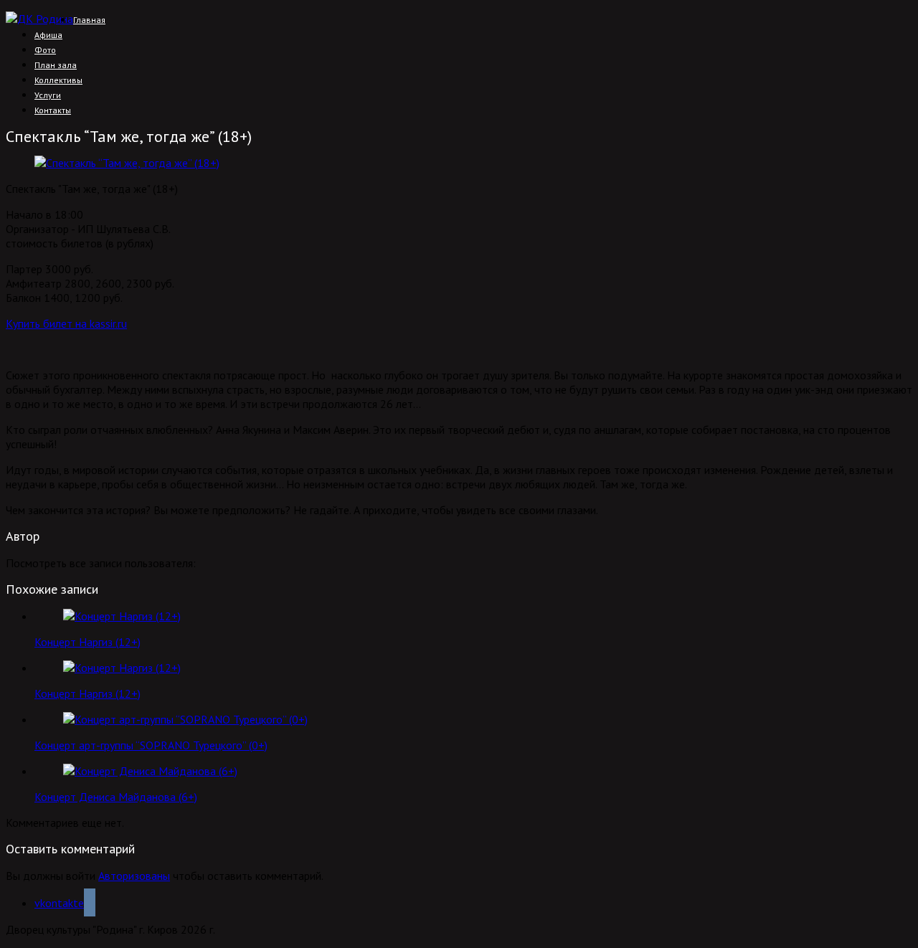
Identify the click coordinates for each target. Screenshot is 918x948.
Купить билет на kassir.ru (66, 323)
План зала (55, 65)
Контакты (52, 110)
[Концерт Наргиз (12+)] (122, 616)
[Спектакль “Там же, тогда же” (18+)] (126, 163)
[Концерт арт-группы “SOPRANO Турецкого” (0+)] (185, 719)
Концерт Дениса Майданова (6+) (115, 797)
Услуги (47, 95)
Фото (45, 49)
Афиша (48, 34)
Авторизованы (134, 875)
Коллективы (58, 80)
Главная (89, 19)
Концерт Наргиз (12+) (87, 642)
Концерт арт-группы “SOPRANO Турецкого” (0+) (151, 745)
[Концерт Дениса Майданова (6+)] (150, 771)
